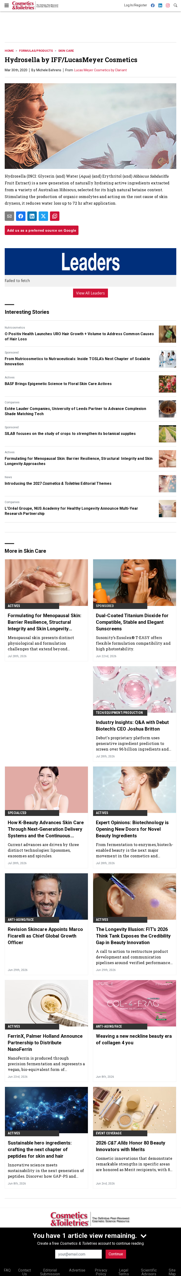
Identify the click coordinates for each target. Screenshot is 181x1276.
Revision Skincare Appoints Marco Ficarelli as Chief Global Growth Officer (45, 935)
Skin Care (66, 50)
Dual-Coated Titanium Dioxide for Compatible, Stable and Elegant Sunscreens (132, 622)
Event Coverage (109, 1133)
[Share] (20, 216)
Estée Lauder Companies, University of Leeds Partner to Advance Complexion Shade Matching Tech (75, 411)
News (8, 477)
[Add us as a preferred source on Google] (54, 216)
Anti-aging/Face (21, 920)
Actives (10, 377)
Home (9, 50)
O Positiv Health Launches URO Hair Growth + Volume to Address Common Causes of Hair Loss (79, 336)
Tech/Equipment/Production (119, 713)
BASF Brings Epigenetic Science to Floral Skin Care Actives (58, 384)
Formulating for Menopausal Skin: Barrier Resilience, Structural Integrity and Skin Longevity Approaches (78, 461)
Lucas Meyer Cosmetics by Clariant (100, 70)
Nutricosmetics (15, 327)
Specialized (17, 813)
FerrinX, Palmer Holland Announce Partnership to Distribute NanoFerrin (45, 1042)
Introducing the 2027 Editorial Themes (58, 483)
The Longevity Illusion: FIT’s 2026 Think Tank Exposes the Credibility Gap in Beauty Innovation (133, 935)
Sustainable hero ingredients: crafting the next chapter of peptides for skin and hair (40, 1149)
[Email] (9, 216)
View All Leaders (90, 293)
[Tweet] (43, 216)
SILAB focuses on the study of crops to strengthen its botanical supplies (70, 433)
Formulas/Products (36, 50)
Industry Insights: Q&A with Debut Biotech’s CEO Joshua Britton (132, 725)
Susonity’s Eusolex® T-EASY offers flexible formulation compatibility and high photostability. (133, 643)
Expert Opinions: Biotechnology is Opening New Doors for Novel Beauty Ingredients (132, 829)
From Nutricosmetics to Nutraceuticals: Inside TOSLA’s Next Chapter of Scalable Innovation (77, 361)
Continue (116, 1254)
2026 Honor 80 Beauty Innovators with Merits (130, 1146)
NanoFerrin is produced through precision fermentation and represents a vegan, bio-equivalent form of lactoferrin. (46, 1064)
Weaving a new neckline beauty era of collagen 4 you (134, 1039)
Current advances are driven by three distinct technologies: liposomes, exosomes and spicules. (43, 850)
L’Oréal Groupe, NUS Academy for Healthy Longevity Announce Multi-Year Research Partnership (71, 511)
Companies (12, 402)
